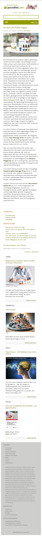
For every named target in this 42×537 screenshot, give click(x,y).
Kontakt (15, 12)
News (6, 457)
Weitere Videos (31, 397)
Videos (7, 461)
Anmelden (27, 252)
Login (19, 12)
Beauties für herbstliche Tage (15, 227)
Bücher (7, 459)
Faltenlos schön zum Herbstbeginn (16, 233)
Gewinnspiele (10, 310)
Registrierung (25, 12)
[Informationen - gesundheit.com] (21, 6)
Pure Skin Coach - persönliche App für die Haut (20, 236)
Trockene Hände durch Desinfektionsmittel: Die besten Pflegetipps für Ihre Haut (20, 239)
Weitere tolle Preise (30, 343)
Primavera (27, 31)
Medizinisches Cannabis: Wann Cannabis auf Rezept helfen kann (20, 262)
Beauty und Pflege (10, 451)
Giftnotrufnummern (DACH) (13, 523)
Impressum (8, 509)
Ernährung (8, 450)
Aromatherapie (10, 215)
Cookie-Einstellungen (11, 515)
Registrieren (35, 252)
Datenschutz (9, 511)
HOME (6, 22)
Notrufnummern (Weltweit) (12, 521)
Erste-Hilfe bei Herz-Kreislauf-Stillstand (16, 525)
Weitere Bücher (31, 438)
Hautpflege (9, 219)
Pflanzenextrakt (10, 217)
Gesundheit (8, 448)
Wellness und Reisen (11, 455)
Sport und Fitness (10, 453)
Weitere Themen (31, 300)
